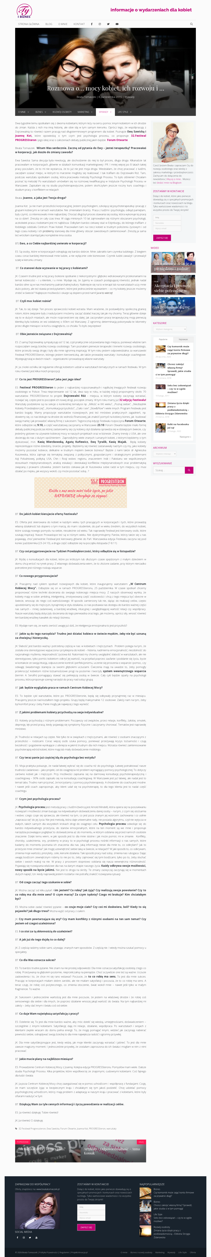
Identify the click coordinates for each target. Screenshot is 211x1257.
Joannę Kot (23, 135)
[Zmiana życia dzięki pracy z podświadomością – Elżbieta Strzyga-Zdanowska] (161, 406)
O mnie (62, 24)
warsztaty (111, 1128)
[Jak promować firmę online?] (173, 314)
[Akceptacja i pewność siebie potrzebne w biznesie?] (173, 293)
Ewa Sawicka (53, 1128)
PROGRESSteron (97, 1128)
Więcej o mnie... (174, 179)
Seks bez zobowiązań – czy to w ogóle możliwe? (179, 389)
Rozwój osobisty (62, 111)
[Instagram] (23, 1237)
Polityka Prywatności (48, 1252)
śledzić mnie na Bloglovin (169, 182)
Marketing (83, 111)
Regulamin (64, 1252)
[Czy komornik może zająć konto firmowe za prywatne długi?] (161, 351)
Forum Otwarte (117, 140)
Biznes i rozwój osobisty (141, 1252)
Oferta (193, 1252)
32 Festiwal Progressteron (32, 1128)
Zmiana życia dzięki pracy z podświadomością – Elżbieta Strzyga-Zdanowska (172, 1234)
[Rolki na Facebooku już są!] (161, 432)
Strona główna (28, 24)
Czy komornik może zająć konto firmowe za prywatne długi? (178, 350)
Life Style (123, 111)
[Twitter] (30, 1237)
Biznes (39, 111)
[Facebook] (17, 1237)
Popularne (163, 339)
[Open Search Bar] (191, 24)
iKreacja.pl (83, 1252)
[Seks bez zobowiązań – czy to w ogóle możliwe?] (161, 388)
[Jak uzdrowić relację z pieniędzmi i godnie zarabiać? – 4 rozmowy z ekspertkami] (173, 271)
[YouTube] (36, 1237)
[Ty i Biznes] (24, 10)
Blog (48, 24)
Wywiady (129, 97)
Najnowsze (183, 339)
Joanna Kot (82, 1128)
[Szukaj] (189, 470)
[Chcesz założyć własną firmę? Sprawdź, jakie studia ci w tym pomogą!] (161, 367)
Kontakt (79, 24)
